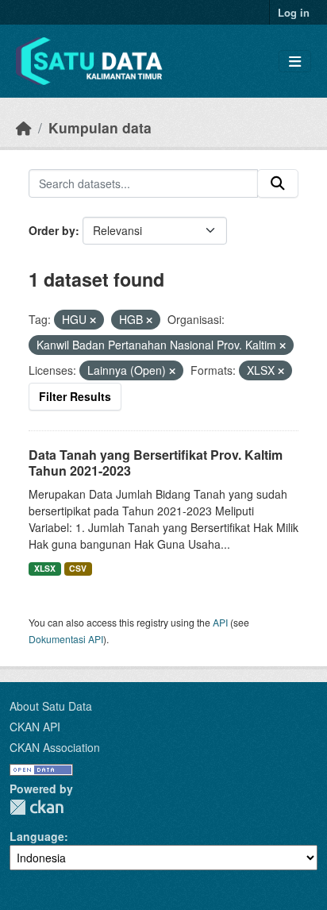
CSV (78, 568)
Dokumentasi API (66, 639)
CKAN (36, 807)
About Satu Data (51, 706)
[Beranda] (24, 127)
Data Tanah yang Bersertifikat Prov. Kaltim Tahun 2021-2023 (156, 462)
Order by (52, 230)
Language (37, 836)
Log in (294, 12)
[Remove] (93, 320)
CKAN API (35, 727)
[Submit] (277, 183)
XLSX (45, 568)
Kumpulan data (100, 127)
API (220, 622)
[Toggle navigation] (295, 61)
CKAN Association (55, 747)
